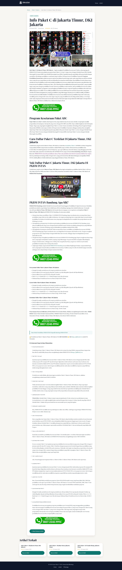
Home (96, 3)
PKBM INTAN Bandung (56, 245)
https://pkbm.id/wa (76, 337)
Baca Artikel (25, 553)
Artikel (101, 3)
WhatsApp (65, 567)
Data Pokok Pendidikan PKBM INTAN (41, 332)
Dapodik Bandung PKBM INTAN (59, 332)
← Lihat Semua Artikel (37, 531)
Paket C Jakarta (35, 10)
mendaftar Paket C (70, 145)
